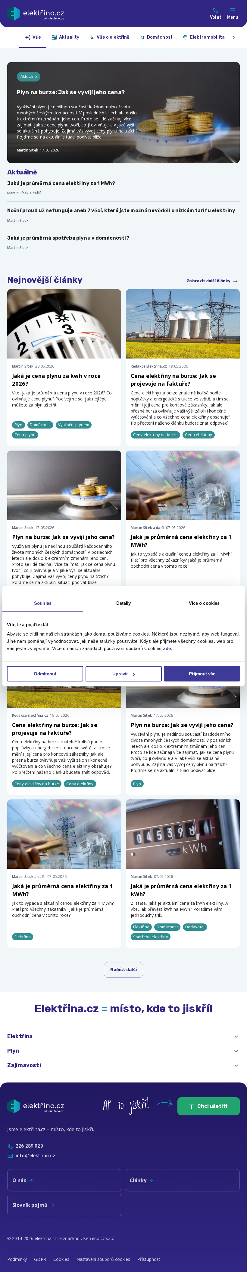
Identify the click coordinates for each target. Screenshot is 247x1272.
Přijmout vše (202, 673)
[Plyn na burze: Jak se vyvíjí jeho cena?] (123, 112)
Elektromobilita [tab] (207, 37)
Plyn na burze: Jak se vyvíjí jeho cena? (63, 536)
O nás (19, 1180)
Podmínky (17, 1259)
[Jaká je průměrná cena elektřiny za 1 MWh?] (123, 188)
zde (167, 648)
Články (138, 1180)
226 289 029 (29, 1146)
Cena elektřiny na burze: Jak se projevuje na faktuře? (173, 379)
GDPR (40, 1259)
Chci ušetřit (212, 1106)
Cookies (61, 1259)
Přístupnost (149, 1259)
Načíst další (123, 969)
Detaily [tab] (123, 603)
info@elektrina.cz (36, 1156)
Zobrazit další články (208, 281)
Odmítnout (45, 673)
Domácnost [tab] (160, 37)
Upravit (120, 673)
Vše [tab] (37, 37)
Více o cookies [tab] (204, 603)
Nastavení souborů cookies (103, 1259)
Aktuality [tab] (69, 37)
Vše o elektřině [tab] (113, 37)
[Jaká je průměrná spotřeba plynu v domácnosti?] (123, 242)
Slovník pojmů (30, 1205)
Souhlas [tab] (43, 603)
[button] (123, 1036)
